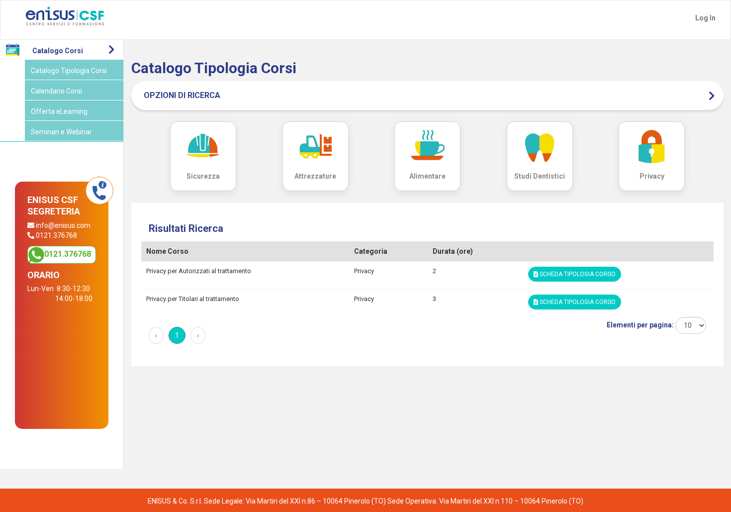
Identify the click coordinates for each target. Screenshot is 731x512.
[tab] (427, 95)
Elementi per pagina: (641, 325)
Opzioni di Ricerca (182, 95)
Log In (705, 18)
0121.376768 (67, 254)
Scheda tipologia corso (577, 274)
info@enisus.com (63, 225)
